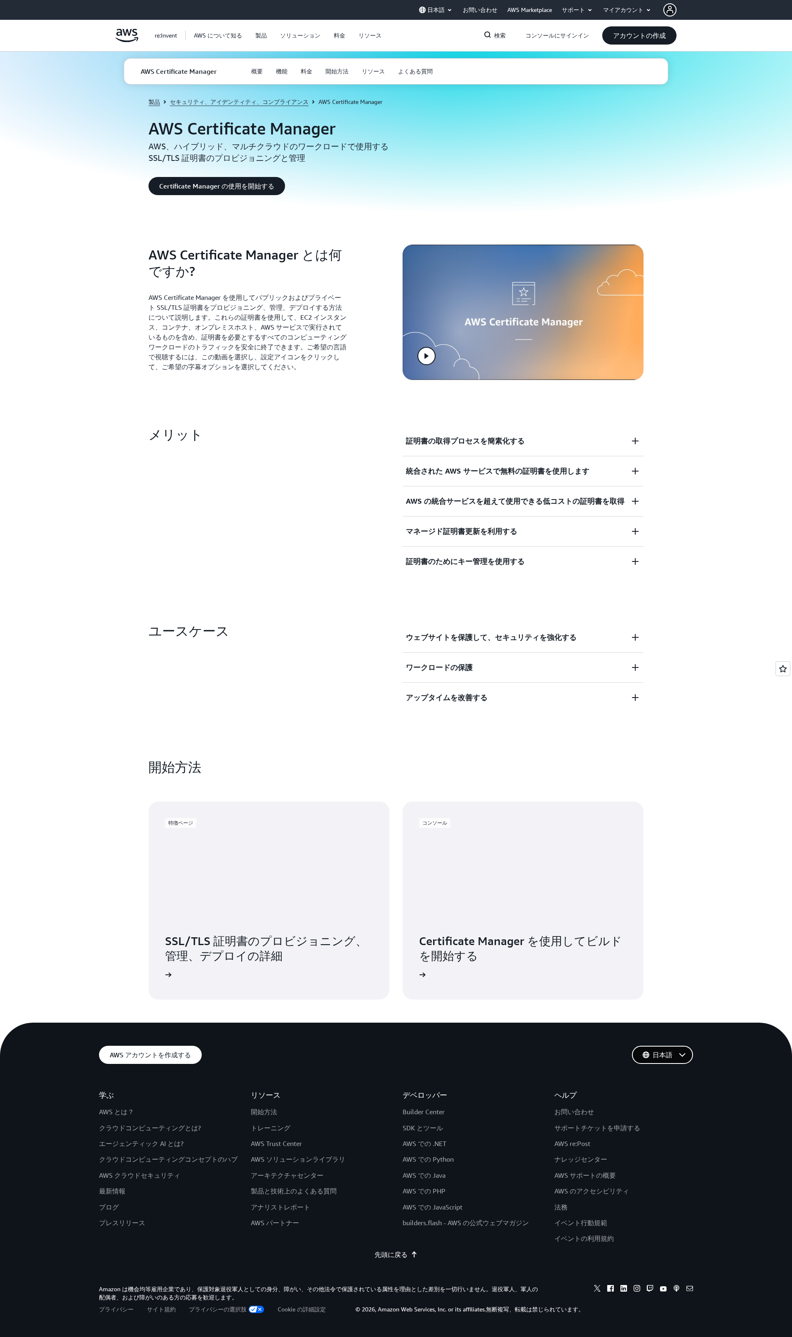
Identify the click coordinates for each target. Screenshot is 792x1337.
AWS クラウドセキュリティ (139, 1175)
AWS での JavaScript (432, 1207)
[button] (218, 35)
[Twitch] (650, 1289)
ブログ (109, 1207)
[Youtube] (663, 1289)
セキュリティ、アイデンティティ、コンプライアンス (239, 101)
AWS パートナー (275, 1223)
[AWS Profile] (669, 10)
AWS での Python (428, 1159)
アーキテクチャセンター (287, 1175)
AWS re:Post (572, 1143)
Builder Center (424, 1112)
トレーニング (270, 1128)
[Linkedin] (623, 1289)
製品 (154, 101)
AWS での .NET (424, 1143)
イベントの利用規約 (584, 1238)
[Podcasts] (676, 1289)
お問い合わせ (574, 1112)
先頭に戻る (391, 1254)
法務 (561, 1207)
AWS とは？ (116, 1112)
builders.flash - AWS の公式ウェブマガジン (466, 1223)
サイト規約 (161, 1309)
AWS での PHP (424, 1191)
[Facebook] (610, 1289)
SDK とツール (423, 1128)
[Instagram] (637, 1289)
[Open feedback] (783, 668)
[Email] (689, 1289)
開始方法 (264, 1112)
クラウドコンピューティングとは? (150, 1128)
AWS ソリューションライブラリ (298, 1159)
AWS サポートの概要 (585, 1175)
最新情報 (112, 1191)
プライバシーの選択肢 (218, 1309)
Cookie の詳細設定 (302, 1309)
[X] (597, 1289)
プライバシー (116, 1309)
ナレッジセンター (580, 1159)
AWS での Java (424, 1175)
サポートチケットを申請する (597, 1128)
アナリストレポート (280, 1207)
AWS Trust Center (276, 1143)
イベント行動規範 (580, 1223)
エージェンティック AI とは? (141, 1143)
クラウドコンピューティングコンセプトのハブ (168, 1159)
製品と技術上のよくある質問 (294, 1191)
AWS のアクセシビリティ (591, 1191)
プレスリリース (122, 1223)
